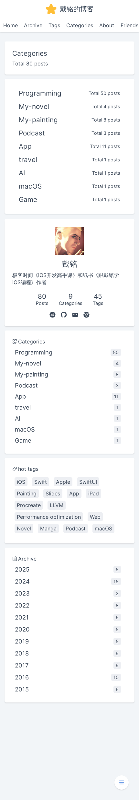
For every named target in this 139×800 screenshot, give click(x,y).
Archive (33, 25)
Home (10, 25)
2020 (66, 629)
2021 (66, 617)
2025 (66, 569)
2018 (66, 653)
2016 (66, 677)
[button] (121, 782)
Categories (79, 25)
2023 (66, 593)
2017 (66, 665)
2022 (66, 605)
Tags (54, 25)
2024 (66, 581)
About (106, 25)
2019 (66, 641)
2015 (66, 689)
